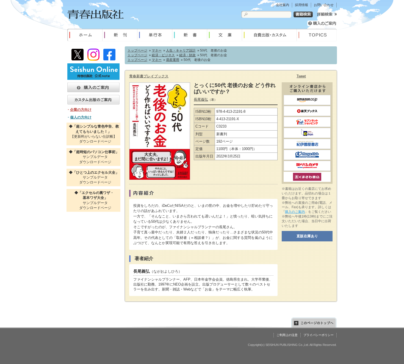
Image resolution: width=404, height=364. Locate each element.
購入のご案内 (295, 212)
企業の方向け (81, 110)
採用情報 (301, 5)
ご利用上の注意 (287, 335)
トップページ (137, 50)
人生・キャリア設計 (181, 50)
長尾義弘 (201, 99)
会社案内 (282, 5)
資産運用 (172, 60)
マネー (157, 50)
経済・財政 (187, 55)
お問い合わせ (324, 5)
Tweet (301, 76)
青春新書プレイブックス (148, 76)
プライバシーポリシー (318, 335)
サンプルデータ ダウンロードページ (93, 157)
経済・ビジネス (163, 55)
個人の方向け (81, 117)
